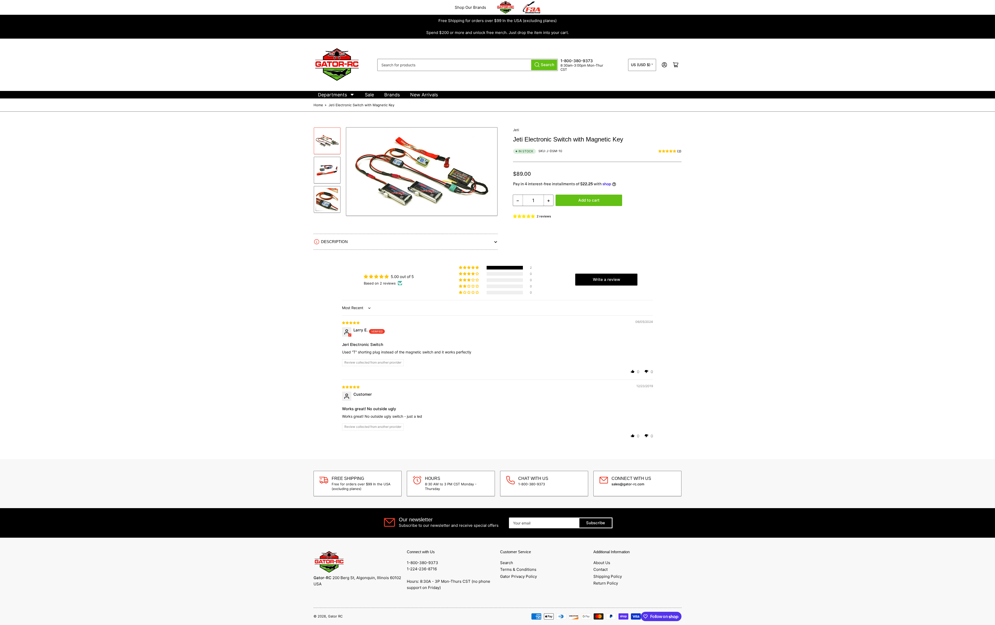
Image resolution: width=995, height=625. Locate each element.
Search (506, 562)
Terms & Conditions (518, 569)
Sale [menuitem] (369, 94)
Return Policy (605, 583)
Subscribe (595, 522)
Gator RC (335, 616)
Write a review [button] (606, 279)
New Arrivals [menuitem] (424, 94)
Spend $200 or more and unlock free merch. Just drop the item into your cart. (497, 32)
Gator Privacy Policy (518, 576)
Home (318, 105)
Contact (600, 569)
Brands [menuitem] (392, 94)
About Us (601, 562)
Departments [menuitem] (332, 94)
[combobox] (467, 65)
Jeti (516, 130)
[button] (524, 216)
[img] (351, 322)
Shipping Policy (607, 576)
